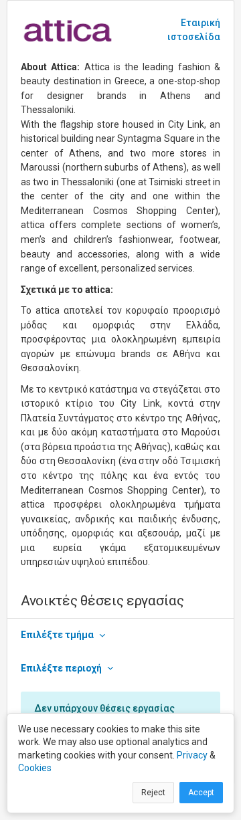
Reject (153, 792)
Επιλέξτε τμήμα (57, 634)
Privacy (192, 755)
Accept (201, 792)
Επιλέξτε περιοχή (61, 668)
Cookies (35, 767)
